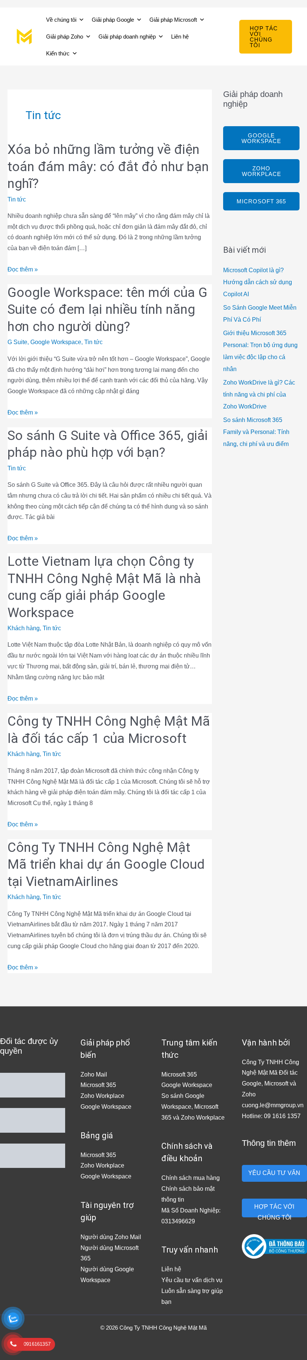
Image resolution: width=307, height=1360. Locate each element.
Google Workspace (55, 342)
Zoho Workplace (102, 1096)
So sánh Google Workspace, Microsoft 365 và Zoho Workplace (193, 1107)
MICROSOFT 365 (261, 201)
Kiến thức (58, 53)
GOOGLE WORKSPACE (261, 138)
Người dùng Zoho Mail (110, 1237)
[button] (265, 37)
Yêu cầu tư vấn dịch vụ (191, 1280)
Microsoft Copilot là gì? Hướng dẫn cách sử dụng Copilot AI (257, 282)
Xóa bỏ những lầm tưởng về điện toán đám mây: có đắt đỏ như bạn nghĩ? (108, 166)
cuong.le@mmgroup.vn (273, 1105)
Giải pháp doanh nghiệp (127, 36)
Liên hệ (180, 36)
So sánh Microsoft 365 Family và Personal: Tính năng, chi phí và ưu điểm (256, 432)
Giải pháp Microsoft (173, 19)
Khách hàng (23, 628)
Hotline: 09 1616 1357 (271, 1116)
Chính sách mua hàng (190, 1178)
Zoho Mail (93, 1074)
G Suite (17, 342)
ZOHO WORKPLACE (261, 171)
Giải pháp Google (113, 19)
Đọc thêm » (22, 268)
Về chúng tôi (61, 19)
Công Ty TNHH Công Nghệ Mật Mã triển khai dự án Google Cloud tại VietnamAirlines (105, 864)
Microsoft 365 (98, 1085)
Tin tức (16, 199)
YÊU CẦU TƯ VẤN (274, 1173)
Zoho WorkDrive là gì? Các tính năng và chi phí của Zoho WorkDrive (259, 394)
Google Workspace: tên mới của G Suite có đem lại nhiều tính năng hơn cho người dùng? (107, 309)
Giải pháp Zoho (64, 36)
